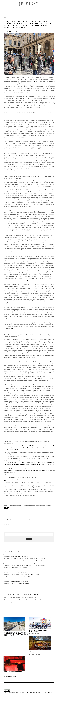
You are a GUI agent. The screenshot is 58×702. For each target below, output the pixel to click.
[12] (28, 373)
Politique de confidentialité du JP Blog (11, 687)
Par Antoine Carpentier (16, 674)
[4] (9, 186)
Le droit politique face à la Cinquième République (20, 563)
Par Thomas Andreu (41, 653)
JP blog (29, 3)
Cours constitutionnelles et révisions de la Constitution (21, 574)
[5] (45, 190)
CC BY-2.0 (20, 503)
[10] (13, 328)
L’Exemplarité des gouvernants (17, 554)
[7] (27, 280)
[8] (21, 290)
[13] (50, 401)
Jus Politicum (12, 519)
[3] (12, 159)
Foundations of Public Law (16, 581)
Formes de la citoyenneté (15, 556)
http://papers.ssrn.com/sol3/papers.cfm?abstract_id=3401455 (19, 460)
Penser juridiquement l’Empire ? (19, 578)
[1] (4, 441)
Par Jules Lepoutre (39, 632)
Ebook (24, 551)
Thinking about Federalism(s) (16, 576)
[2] (4, 446)
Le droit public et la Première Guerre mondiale (20, 583)
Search (29, 538)
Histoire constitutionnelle (16, 567)
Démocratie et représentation (16, 551)
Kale (32, 697)
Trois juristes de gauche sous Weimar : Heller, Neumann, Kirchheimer (24, 565)
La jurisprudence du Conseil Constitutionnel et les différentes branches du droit (27, 569)
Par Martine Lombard (16, 635)
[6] (9, 225)
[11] (52, 355)
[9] (8, 297)
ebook (24, 576)
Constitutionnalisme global (16, 572)
